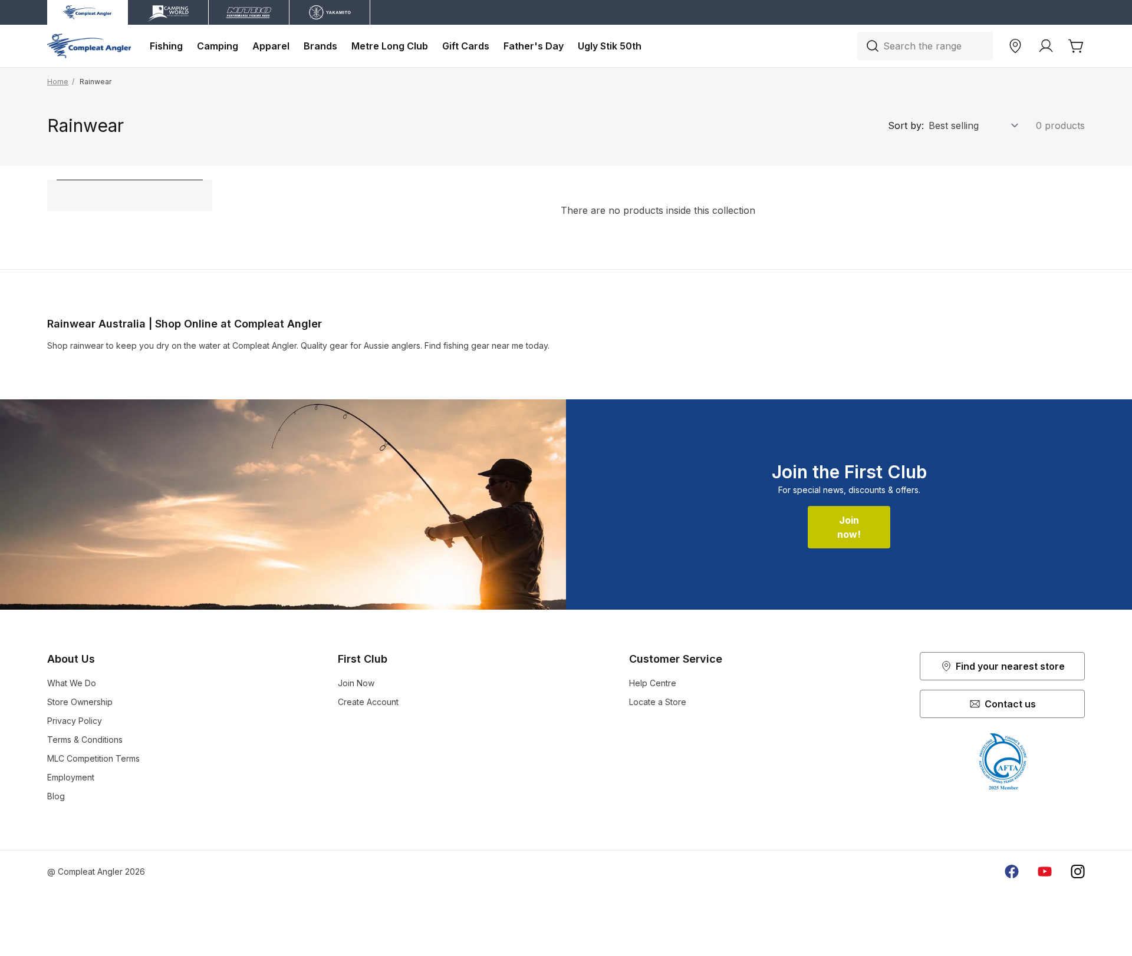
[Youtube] (1045, 872)
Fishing (166, 46)
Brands (320, 46)
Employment (70, 777)
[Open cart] (1076, 46)
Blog (56, 796)
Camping (217, 46)
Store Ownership (80, 702)
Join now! (849, 527)
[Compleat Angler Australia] (89, 46)
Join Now (356, 683)
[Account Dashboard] (1046, 46)
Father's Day (534, 46)
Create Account (368, 702)
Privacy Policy (74, 721)
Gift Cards (465, 46)
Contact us (1010, 704)
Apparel (270, 46)
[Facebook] (1012, 872)
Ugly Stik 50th (609, 46)
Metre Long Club (389, 46)
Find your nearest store (1010, 666)
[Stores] (1015, 46)
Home (57, 81)
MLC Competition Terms (93, 758)
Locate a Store (657, 702)
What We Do (71, 683)
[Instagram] (1078, 872)
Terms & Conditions (85, 740)
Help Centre (652, 683)
